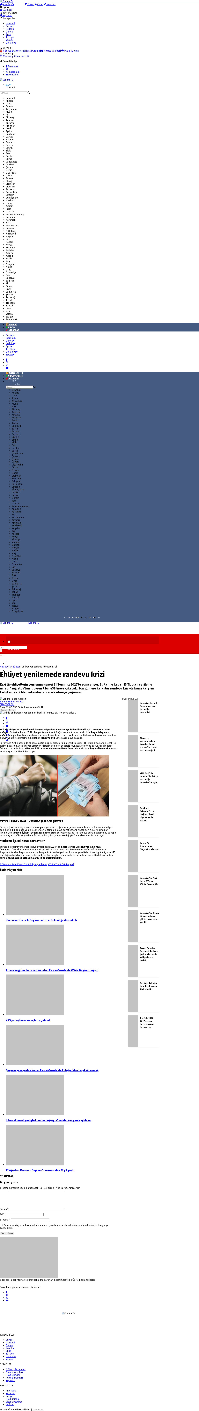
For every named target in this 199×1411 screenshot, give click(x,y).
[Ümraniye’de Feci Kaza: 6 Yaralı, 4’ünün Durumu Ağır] (133, 906)
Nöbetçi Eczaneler (12, 50)
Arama (20, 4)
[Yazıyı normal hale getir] (7, 740)
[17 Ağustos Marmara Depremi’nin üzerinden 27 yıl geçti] (62, 1145)
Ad (2, 1214)
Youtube (13, 74)
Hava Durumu (32, 50)
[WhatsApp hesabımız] (99, 617)
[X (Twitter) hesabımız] (7, 69)
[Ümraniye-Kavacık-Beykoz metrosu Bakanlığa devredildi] (62, 895)
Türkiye (10, 37)
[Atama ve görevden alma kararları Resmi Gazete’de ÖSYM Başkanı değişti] (62, 945)
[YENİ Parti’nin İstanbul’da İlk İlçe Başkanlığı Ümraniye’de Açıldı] (133, 801)
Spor (8, 34)
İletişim (10, 1404)
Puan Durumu (71, 50)
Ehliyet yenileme (38, 864)
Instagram (14, 71)
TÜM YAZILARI (7, 704)
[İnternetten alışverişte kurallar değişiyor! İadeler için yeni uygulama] (62, 1095)
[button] (9, 641)
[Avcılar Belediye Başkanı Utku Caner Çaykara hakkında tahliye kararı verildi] (133, 976)
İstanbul (10, 23)
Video (40, 4)
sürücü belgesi (66, 864)
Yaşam (9, 40)
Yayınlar (7, 15)
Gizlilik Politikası (14, 1401)
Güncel (9, 26)
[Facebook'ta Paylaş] (6, 717)
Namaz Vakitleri (52, 50)
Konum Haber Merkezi (12, 701)
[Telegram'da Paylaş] (7, 726)
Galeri (30, 4)
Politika (10, 29)
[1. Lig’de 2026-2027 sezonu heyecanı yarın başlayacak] (133, 1046)
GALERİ (16, 373)
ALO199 (25, 864)
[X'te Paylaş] (7, 720)
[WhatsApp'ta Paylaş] (7, 723)
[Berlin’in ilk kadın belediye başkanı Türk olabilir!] (133, 1011)
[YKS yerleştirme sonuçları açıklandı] (62, 995)
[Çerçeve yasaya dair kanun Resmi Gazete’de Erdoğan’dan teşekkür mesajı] (62, 1045)
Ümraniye (11, 42)
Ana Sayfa (8, 4)
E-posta (5, 1219)
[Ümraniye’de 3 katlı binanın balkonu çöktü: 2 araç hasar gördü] (133, 941)
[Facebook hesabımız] (6, 359)
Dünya (9, 31)
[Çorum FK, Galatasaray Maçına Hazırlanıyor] (133, 871)
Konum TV (37, 1409)
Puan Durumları (14, 1377)
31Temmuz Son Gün (10, 864)
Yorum (4, 1209)
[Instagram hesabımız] (7, 365)
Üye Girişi (7, 10)
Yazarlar (51, 4)
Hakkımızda (12, 1399)
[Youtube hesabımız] (7, 368)
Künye (9, 1396)
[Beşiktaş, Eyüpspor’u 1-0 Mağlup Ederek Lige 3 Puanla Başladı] (133, 836)
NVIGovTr (53, 864)
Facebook (12, 66)
